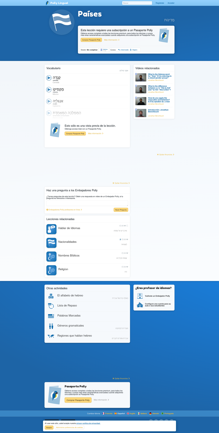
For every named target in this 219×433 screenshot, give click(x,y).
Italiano (143, 413)
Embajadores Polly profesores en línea (64, 209)
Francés (108, 413)
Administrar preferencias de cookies (69, 427)
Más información (111, 39)
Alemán (155, 413)
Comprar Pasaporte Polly (91, 40)
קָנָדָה (57, 77)
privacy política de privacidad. (88, 423)
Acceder (171, 3)
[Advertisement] (87, 165)
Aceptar (49, 427)
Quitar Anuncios (121, 183)
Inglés (132, 413)
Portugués (169, 413)
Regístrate (160, 3)
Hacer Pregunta (121, 210)
